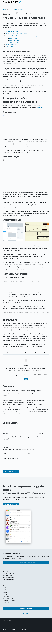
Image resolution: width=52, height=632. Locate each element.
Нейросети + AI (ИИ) (12, 393)
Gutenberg (5, 13)
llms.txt (4, 629)
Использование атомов (13, 31)
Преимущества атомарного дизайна (17, 34)
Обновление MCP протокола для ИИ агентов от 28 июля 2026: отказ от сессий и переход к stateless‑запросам (13, 400)
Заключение (10, 46)
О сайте (14, 629)
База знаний (6, 596)
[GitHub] (5, 625)
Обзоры (34, 393)
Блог (9, 629)
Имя (5, 453)
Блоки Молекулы (14, 40)
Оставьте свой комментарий (11, 458)
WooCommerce (11, 13)
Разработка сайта (8, 579)
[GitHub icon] (27, 379)
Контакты (26, 613)
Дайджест (6, 603)
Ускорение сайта (8, 575)
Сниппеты (39, 412)
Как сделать (35, 404)
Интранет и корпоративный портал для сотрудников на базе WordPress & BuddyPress (38, 400)
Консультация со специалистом (26, 562)
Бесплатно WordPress (9, 600)
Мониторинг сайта (8, 598)
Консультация (7, 571)
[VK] (16, 353)
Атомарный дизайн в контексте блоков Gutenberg (21, 36)
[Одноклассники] (26, 353)
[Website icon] (25, 379)
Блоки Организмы (14, 42)
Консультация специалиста (11, 553)
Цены (18, 629)
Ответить (41, 433)
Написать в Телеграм (26, 608)
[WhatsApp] (44, 353)
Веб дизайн (23, 13)
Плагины (5, 594)
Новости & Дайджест (17, 404)
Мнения (40, 404)
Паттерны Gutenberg (12, 44)
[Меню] (48, 2)
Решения (5, 592)
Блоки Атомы (13, 38)
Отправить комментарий (11, 471)
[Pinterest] (35, 353)
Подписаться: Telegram (10, 504)
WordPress (18, 13)
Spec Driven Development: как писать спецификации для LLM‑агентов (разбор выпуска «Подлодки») (13, 409)
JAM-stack (29, 393)
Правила (24, 629)
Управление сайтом (9, 577)
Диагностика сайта (9, 573)
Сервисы (39, 393)
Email (29, 453)
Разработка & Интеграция (33, 13)
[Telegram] (20, 2)
